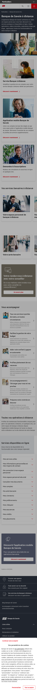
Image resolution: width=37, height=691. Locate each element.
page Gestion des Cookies (9, 679)
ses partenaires (19, 649)
